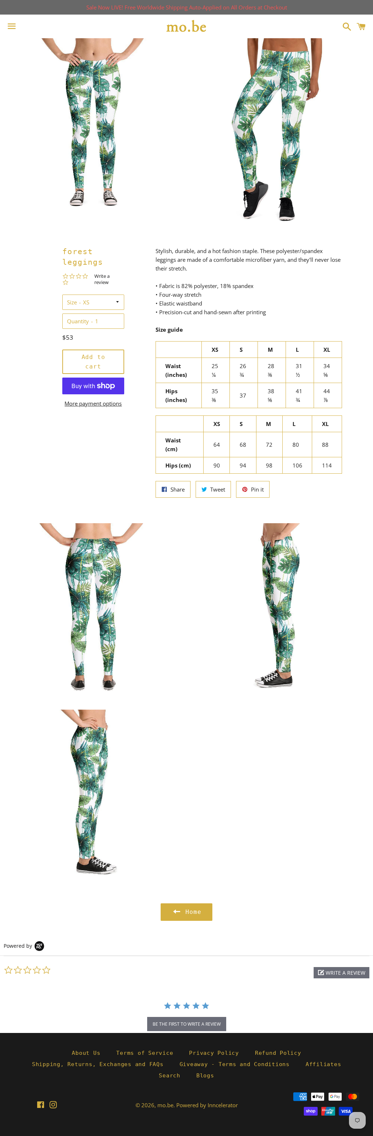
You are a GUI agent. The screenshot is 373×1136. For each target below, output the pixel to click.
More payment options (93, 403)
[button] (341, 972)
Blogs (205, 1075)
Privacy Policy (214, 1053)
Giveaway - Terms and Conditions (235, 1064)
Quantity (78, 321)
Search (169, 1075)
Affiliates (323, 1064)
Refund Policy (278, 1053)
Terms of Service (144, 1053)
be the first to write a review (187, 1024)
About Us (86, 1053)
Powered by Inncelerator (207, 1105)
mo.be (165, 1105)
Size (72, 302)
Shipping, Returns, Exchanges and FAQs (98, 1064)
